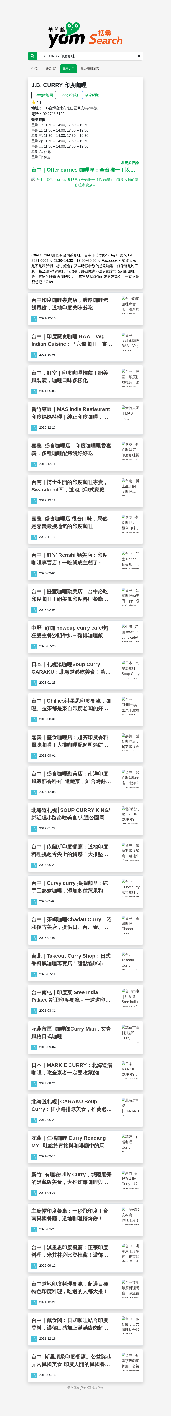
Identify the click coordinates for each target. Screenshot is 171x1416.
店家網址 (92, 95)
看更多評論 (130, 163)
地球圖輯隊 (90, 68)
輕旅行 (68, 68)
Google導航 (69, 95)
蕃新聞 (50, 68)
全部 (34, 68)
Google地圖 (43, 95)
